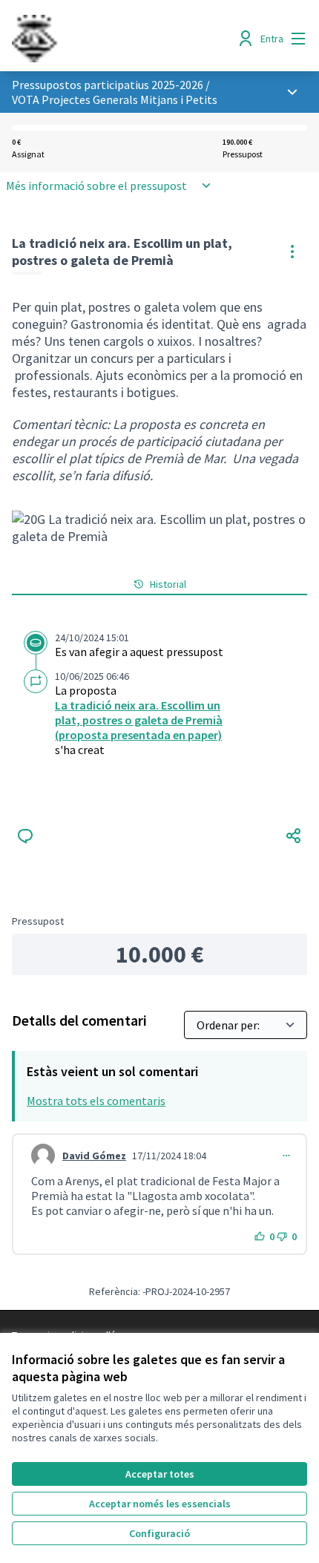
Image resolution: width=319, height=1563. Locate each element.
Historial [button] (168, 584)
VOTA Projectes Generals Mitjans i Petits (114, 99)
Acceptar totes (159, 1474)
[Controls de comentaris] (286, 1155)
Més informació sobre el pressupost (96, 185)
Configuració (159, 1533)
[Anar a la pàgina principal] (121, 38)
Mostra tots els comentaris (96, 1100)
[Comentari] (25, 835)
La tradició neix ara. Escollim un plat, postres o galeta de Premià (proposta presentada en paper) (139, 720)
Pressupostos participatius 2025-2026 (107, 84)
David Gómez (94, 1155)
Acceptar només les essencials (160, 1503)
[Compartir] (293, 835)
